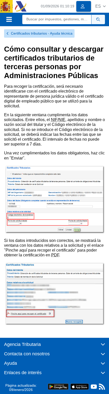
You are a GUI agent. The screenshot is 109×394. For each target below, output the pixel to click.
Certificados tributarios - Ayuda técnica (41, 33)
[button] (100, 6)
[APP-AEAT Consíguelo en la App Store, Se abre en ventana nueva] (79, 386)
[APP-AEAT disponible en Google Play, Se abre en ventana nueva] (58, 386)
